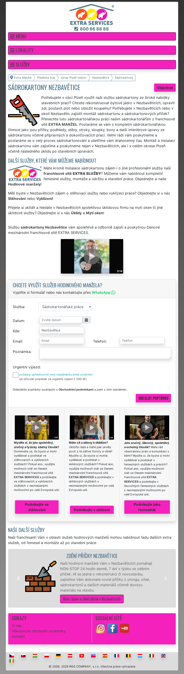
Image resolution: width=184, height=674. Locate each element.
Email (17, 341)
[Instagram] (100, 628)
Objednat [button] (165, 87)
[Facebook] (112, 628)
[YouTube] (124, 628)
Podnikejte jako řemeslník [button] (147, 507)
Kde (16, 331)
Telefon (99, 341)
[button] (92, 36)
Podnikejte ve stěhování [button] (37, 507)
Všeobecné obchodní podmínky (39, 631)
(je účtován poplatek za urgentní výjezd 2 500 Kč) (53, 379)
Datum (18, 320)
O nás (17, 625)
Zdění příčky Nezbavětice (92, 555)
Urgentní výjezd (26, 367)
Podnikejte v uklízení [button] (92, 510)
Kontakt (18, 636)
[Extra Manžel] (91, 14)
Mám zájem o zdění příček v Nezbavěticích (92, 599)
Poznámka (22, 351)
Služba (18, 307)
